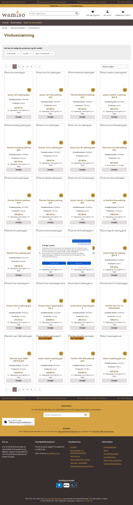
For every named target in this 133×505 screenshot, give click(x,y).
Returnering (75, 456)
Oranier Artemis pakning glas (19, 201)
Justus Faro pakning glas (19, 95)
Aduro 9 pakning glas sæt (114, 358)
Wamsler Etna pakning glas (19, 253)
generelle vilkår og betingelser (103, 431)
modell (26, 53)
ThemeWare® (88, 501)
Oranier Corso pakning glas (50, 147)
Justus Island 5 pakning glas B (50, 359)
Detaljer (19, 117)
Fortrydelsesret (110, 457)
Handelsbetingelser (111, 454)
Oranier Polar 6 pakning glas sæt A (50, 307)
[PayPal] (59, 485)
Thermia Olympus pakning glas (50, 201)
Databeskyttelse (110, 447)
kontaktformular (77, 6)
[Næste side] (35, 66)
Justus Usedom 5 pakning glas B (114, 96)
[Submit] (85, 414)
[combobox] (52, 13)
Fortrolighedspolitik (84, 244)
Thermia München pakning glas (82, 96)
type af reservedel (42, 53)
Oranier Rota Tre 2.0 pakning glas (114, 307)
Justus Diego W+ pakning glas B (114, 254)
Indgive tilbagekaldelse (112, 464)
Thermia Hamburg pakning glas (19, 148)
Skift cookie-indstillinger (113, 460)
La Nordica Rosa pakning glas (114, 201)
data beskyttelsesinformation (68, 431)
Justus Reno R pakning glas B (82, 307)
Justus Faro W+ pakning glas (82, 147)
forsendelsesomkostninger (53, 499)
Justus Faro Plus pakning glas (51, 96)
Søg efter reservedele (78, 463)
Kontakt (73, 447)
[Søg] (76, 13)
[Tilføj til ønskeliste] (29, 90)
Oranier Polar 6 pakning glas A (18, 307)
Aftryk (106, 450)
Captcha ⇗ (29, 425)
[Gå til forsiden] (13, 13)
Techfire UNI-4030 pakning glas (82, 359)
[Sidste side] (40, 66)
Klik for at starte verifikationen (20, 422)
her (56, 257)
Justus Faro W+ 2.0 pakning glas (82, 201)
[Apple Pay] (66, 485)
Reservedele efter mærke (80, 459)
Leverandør (11, 53)
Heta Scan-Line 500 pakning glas (114, 148)
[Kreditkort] (74, 485)
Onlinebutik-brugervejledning (81, 466)
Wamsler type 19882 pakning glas (19, 359)
